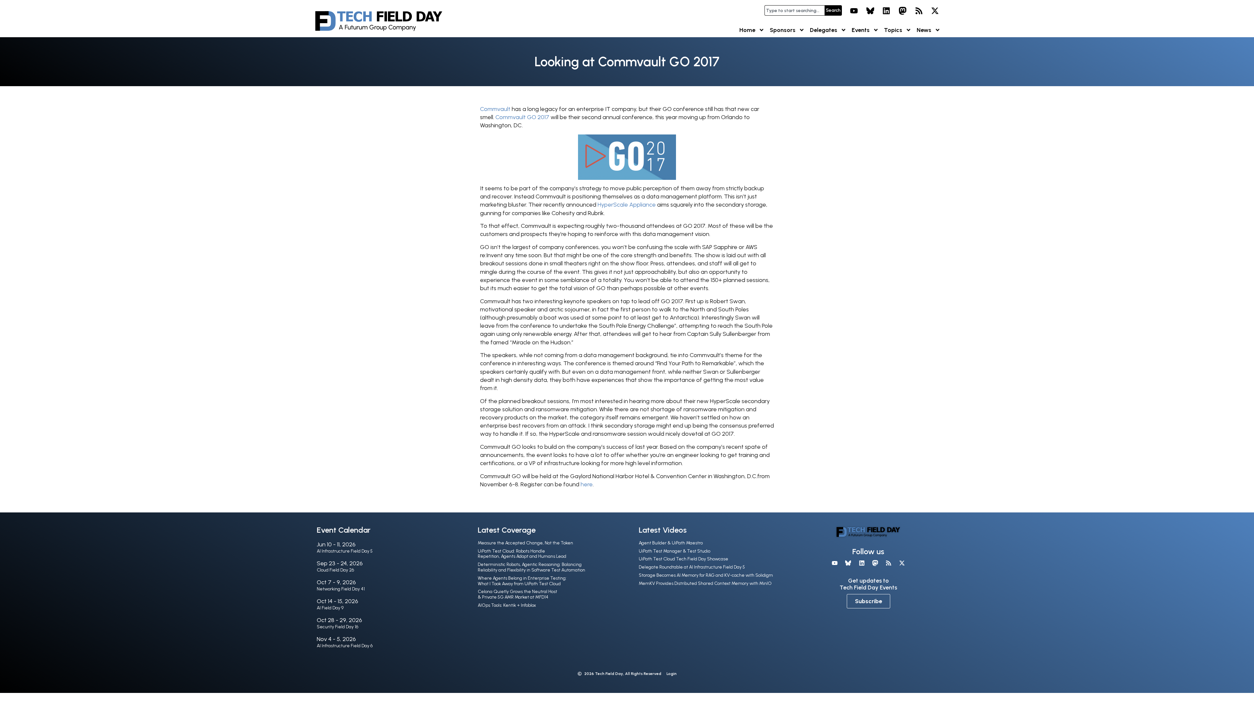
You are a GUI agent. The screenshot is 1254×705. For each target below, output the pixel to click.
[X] (934, 10)
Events (861, 30)
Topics (893, 30)
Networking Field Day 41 (341, 589)
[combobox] (794, 10)
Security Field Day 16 (337, 627)
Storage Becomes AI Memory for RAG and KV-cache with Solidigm (706, 575)
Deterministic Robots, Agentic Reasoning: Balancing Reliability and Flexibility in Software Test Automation (531, 567)
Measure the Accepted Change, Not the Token (525, 543)
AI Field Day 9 (330, 608)
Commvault (495, 109)
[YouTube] (854, 10)
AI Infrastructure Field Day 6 (345, 646)
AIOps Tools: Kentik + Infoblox (507, 605)
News (924, 30)
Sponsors (783, 30)
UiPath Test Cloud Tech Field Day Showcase (683, 559)
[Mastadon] (902, 10)
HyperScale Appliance (627, 204)
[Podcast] (918, 10)
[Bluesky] (870, 10)
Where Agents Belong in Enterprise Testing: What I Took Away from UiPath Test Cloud (522, 581)
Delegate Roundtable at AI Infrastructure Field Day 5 (692, 567)
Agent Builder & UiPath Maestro (671, 543)
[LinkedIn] (886, 10)
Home (747, 30)
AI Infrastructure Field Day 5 (345, 551)
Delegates (823, 30)
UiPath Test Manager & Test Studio (674, 551)
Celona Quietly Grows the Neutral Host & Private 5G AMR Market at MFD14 (517, 594)
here (587, 484)
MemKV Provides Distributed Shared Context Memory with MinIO (705, 583)
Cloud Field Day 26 (335, 570)
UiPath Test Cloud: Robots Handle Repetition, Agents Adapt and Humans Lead (522, 553)
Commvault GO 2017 (522, 117)
